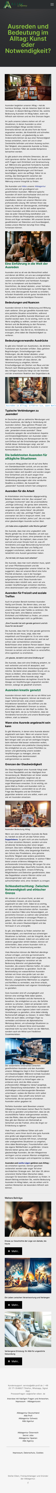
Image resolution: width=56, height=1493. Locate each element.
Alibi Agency (28, 1441)
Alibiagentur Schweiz (28, 1418)
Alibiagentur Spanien (28, 1438)
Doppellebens (11, 839)
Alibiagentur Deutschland (28, 1413)
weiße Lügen (24, 1163)
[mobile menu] (52, 4)
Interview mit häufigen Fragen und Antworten (27, 1398)
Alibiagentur (40, 186)
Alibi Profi (28, 1415)
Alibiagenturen (33, 1401)
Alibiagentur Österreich (28, 1432)
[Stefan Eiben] (14, 4)
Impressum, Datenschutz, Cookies (28, 1453)
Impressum (20, 1401)
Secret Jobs (28, 1435)
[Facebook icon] (28, 1482)
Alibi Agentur (28, 1421)
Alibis (24, 186)
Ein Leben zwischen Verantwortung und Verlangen (27, 1297)
